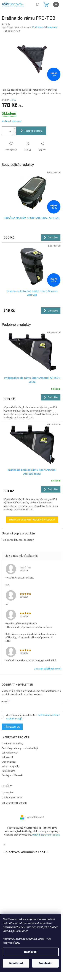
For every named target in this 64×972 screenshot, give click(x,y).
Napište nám (8, 771)
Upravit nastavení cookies (46, 835)
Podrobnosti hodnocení (44, 27)
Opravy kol (7, 792)
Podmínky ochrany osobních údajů (20, 748)
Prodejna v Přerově (12, 775)
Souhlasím (45, 963)
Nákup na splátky (11, 766)
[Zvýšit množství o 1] (14, 129)
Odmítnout (16, 963)
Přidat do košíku (33, 130)
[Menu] (56, 4)
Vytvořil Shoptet (35, 817)
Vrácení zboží (9, 762)
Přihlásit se (12, 726)
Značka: (12, 31)
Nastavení (30, 952)
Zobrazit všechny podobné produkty (32, 519)
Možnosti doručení (12, 121)
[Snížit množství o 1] (14, 133)
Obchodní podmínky (12, 743)
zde (17, 943)
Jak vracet (7, 757)
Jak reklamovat (10, 753)
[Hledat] (37, 4)
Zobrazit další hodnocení (47, 669)
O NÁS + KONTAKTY (12, 798)
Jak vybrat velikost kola (14, 803)
